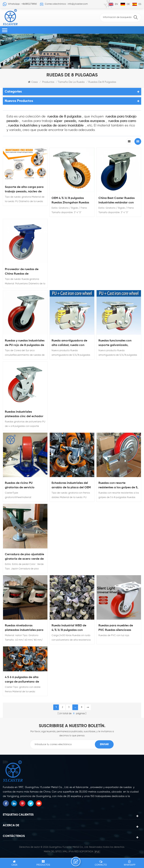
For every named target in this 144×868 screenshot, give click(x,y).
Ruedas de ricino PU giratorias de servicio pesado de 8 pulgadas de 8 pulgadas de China (24, 486)
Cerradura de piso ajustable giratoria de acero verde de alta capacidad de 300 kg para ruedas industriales (24, 557)
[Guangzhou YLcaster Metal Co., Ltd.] (10, 17)
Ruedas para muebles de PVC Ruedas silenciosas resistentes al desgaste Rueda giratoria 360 (115, 628)
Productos (48, 82)
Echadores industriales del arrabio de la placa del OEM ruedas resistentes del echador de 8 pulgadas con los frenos (71, 486)
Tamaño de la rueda (71, 82)
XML (65, 851)
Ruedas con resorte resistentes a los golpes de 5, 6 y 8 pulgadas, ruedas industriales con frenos (118, 486)
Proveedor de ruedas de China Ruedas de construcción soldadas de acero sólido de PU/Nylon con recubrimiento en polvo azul (24, 272)
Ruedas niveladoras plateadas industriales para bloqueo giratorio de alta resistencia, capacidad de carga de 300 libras (24, 628)
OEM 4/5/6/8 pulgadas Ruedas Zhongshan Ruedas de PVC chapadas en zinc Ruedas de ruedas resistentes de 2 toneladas (72, 201)
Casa (34, 82)
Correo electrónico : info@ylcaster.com (66, 4)
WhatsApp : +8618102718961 (22, 4)
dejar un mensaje (75, 861)
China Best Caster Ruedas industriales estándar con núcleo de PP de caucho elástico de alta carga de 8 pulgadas (117, 201)
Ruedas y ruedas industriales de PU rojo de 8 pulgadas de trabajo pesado (24, 343)
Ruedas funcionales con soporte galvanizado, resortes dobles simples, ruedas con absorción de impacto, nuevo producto (116, 343)
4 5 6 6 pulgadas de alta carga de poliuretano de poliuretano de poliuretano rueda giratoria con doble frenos (24, 680)
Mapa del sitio (52, 851)
